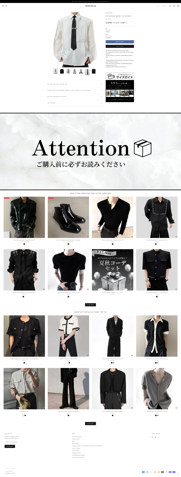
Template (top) (24, 411)
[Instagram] (152, 437)
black (107, 31)
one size (108, 37)
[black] (24, 244)
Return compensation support (57, 96)
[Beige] (23, 415)
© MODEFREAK (9, 471)
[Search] (6, 6)
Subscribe (10, 446)
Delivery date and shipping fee (57, 84)
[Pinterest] (155, 437)
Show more (90, 304)
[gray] (157, 362)
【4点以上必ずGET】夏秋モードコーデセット (112, 292)
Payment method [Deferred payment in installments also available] (69, 90)
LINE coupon (51, 102)
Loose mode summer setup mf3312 (112, 358)
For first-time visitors (77, 436)
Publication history (76, 452)
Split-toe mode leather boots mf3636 (68, 240)
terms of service (76, 448)
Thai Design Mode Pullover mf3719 (24, 240)
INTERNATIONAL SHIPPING (78, 455)
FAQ (73, 441)
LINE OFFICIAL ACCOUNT (78, 457)
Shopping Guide (76, 438)
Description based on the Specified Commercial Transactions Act (87, 445)
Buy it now (120, 46)
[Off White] (67, 362)
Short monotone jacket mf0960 (113, 411)
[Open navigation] (3, 5)
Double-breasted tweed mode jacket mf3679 (24, 358)
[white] (157, 244)
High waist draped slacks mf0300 (68, 411)
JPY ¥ (7, 468)
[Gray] (113, 362)
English (14, 468)
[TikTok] (158, 437)
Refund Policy (75, 450)
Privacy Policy (75, 443)
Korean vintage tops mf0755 (68, 358)
